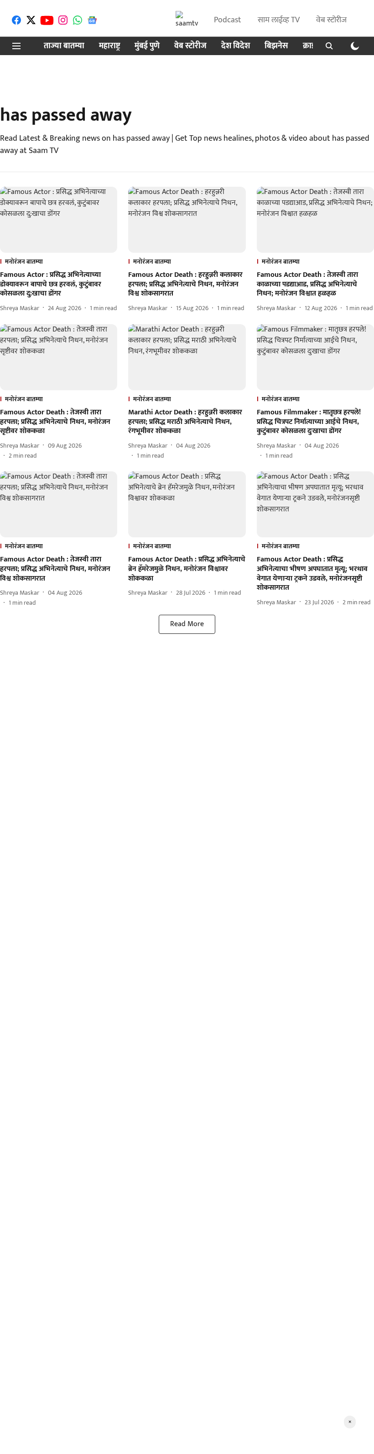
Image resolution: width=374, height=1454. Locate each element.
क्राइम (311, 46)
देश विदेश (235, 46)
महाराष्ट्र (109, 46)
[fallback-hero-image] (58, 220)
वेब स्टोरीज (331, 20)
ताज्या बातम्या (64, 46)
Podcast (227, 20)
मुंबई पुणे (147, 46)
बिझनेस (276, 46)
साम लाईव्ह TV (279, 20)
